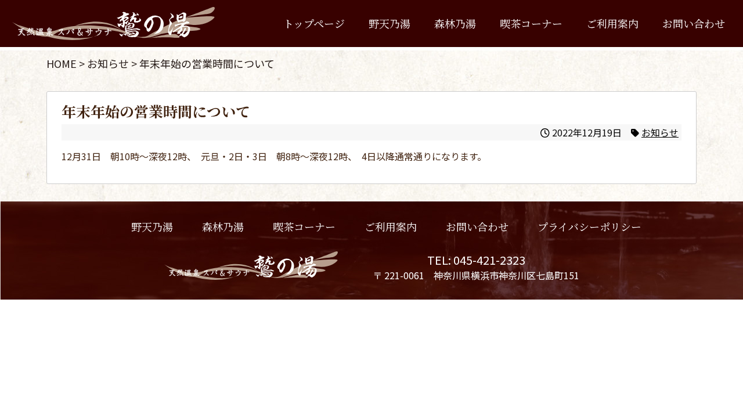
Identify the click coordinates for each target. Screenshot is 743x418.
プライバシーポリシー (589, 226)
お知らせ (660, 132)
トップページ (314, 23)
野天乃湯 (389, 23)
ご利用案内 (612, 23)
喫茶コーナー (531, 23)
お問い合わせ (693, 23)
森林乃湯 (455, 23)
